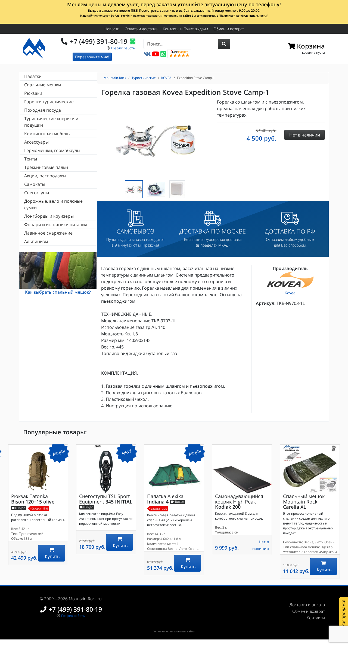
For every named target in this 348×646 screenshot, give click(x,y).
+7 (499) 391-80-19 (99, 41)
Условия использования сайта (174, 631)
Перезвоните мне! (92, 56)
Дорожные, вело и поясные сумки (53, 204)
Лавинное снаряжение (48, 233)
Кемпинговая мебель (47, 134)
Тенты (30, 159)
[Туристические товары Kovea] (290, 280)
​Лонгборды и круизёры (49, 216)
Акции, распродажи (45, 176)
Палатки (33, 76)
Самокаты (34, 184)
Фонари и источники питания (55, 225)
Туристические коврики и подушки (51, 122)
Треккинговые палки (46, 167)
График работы (123, 48)
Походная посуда (42, 110)
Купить (52, 556)
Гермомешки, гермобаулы (52, 150)
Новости (111, 28)
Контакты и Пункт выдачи (185, 28)
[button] (224, 44)
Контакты (316, 617)
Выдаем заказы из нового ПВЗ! (113, 10)
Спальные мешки (42, 85)
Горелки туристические (49, 102)
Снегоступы (36, 193)
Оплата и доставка (141, 28)
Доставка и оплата (307, 604)
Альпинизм (36, 241)
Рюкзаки (33, 93)
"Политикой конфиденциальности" (243, 15)
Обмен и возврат (228, 28)
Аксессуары (36, 142)
